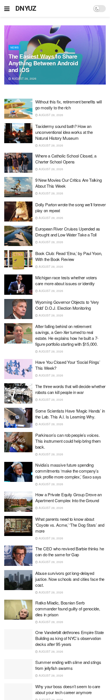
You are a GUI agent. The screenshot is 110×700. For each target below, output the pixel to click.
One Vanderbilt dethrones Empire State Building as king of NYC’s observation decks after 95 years (69, 638)
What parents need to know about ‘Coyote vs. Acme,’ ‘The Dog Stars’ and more (69, 525)
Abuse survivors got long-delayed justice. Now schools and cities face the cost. (69, 579)
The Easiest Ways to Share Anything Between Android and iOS (43, 63)
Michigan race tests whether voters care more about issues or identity (66, 280)
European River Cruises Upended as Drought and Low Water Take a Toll (67, 232)
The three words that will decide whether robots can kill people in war (70, 389)
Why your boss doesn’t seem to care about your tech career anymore (67, 689)
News (14, 47)
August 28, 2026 (23, 79)
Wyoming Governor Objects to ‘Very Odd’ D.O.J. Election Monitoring (67, 305)
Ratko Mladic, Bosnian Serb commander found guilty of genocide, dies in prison (67, 608)
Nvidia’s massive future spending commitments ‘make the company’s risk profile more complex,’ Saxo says (68, 471)
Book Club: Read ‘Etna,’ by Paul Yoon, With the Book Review (68, 256)
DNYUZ (25, 8)
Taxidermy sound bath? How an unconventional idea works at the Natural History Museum (64, 132)
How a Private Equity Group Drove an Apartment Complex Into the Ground (68, 497)
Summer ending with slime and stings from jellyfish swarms (68, 665)
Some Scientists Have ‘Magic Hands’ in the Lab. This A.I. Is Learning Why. (70, 414)
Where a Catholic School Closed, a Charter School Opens (65, 159)
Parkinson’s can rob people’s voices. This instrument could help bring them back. (68, 441)
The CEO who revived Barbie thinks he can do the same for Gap (69, 551)
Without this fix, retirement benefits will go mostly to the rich (68, 104)
